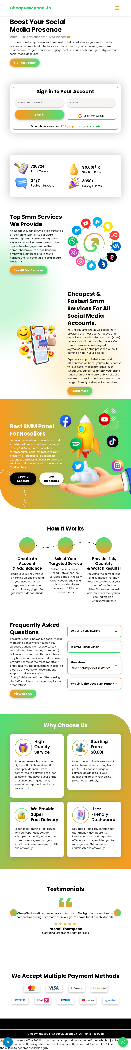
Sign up (69, 126)
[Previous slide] (13, 912)
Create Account (23, 479)
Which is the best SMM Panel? (92, 684)
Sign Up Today (25, 63)
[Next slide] (117, 912)
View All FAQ (23, 694)
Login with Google (94, 115)
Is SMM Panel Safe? (85, 647)
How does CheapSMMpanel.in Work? (90, 665)
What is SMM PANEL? (86, 631)
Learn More (79, 391)
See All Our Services (28, 270)
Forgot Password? (89, 126)
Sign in (40, 115)
